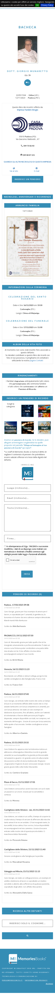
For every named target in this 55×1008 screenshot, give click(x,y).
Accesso (49, 983)
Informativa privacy (36, 980)
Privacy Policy (47, 5)
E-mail (36, 171)
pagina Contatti (36, 360)
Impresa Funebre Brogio (27, 110)
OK (37, 5)
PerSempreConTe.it (12, 980)
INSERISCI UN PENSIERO (28, 179)
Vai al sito (14, 171)
